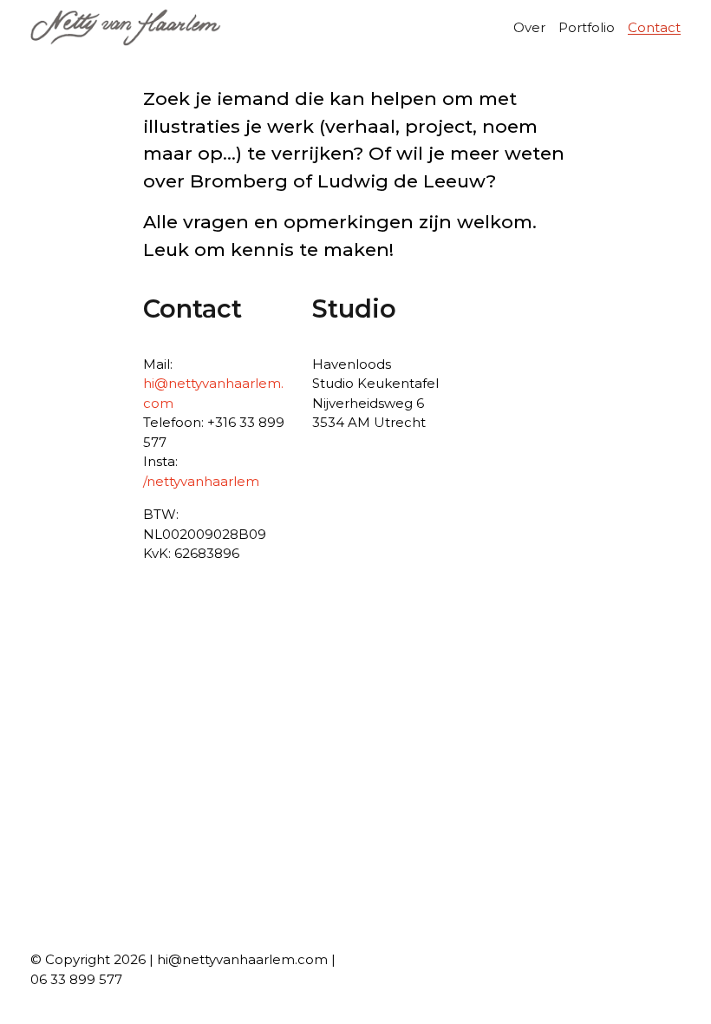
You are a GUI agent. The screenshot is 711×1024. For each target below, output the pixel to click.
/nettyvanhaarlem (201, 481)
